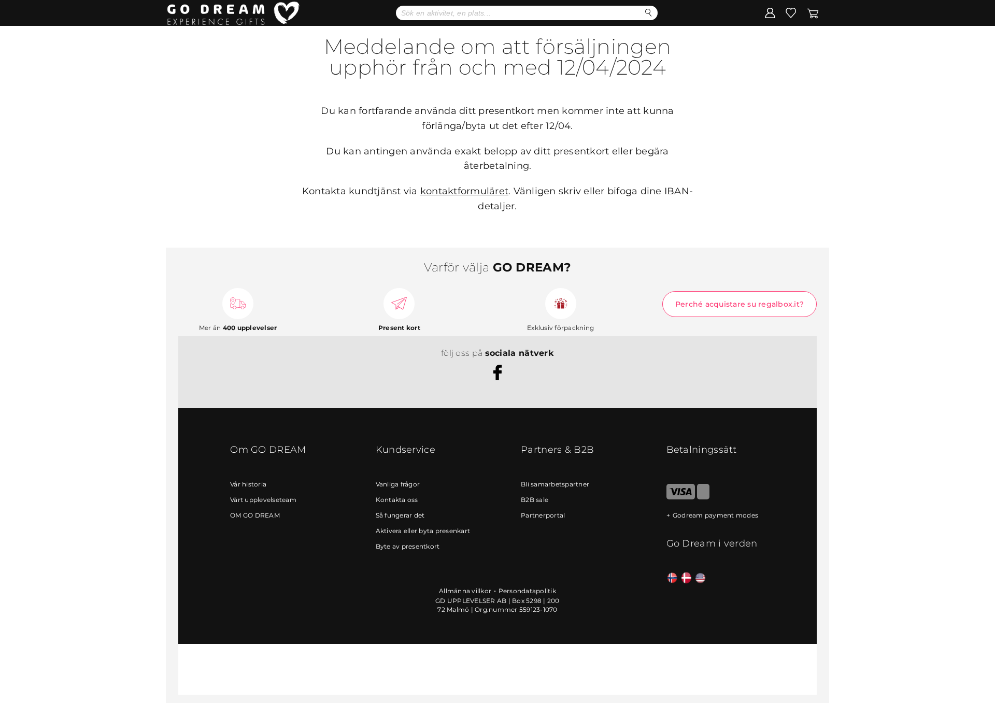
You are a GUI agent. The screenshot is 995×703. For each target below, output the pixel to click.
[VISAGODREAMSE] (680, 497)
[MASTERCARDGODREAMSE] (703, 497)
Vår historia (248, 484)
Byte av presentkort (408, 546)
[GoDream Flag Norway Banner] (672, 578)
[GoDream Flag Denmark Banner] (686, 578)
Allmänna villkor (465, 591)
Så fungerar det (400, 515)
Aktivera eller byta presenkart (423, 531)
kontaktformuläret (464, 191)
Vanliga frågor (398, 484)
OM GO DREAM (255, 515)
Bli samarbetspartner (555, 484)
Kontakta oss (397, 500)
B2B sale (534, 500)
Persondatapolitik (527, 591)
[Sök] (648, 13)
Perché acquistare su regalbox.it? (739, 304)
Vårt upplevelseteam (263, 500)
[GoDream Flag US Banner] (700, 578)
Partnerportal (543, 515)
